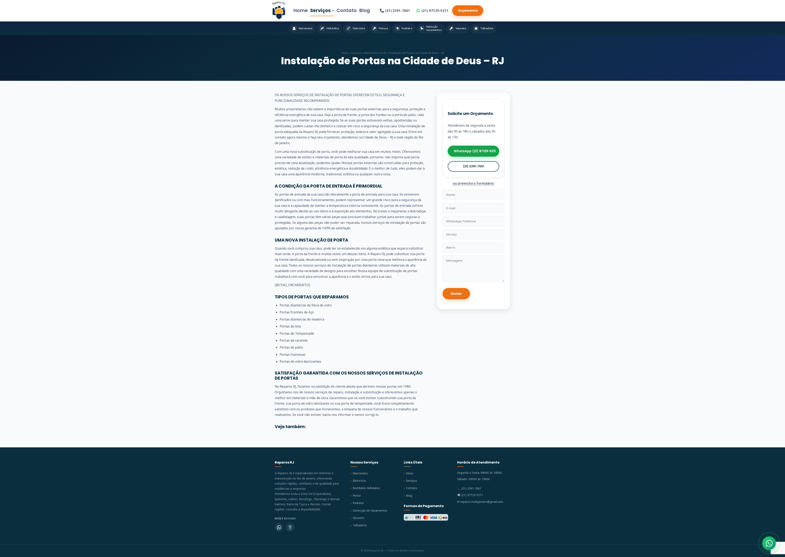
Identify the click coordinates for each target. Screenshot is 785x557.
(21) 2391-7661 (397, 10)
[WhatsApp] (279, 527)
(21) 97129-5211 (435, 10)
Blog (364, 10)
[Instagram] (290, 527)
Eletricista (359, 481)
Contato (346, 10)
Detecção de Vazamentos (370, 510)
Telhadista (360, 525)
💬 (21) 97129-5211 (470, 495)
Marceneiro (360, 473)
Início (344, 53)
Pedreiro (358, 503)
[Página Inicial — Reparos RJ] (279, 11)
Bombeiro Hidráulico (366, 488)
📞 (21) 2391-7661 (469, 488)
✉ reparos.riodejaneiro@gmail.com (480, 502)
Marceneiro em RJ (375, 53)
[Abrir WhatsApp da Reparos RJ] (769, 543)
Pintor (357, 495)
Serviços (320, 10)
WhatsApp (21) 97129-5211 (475, 151)
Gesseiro (358, 518)
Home (300, 10)
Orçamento (468, 10)
